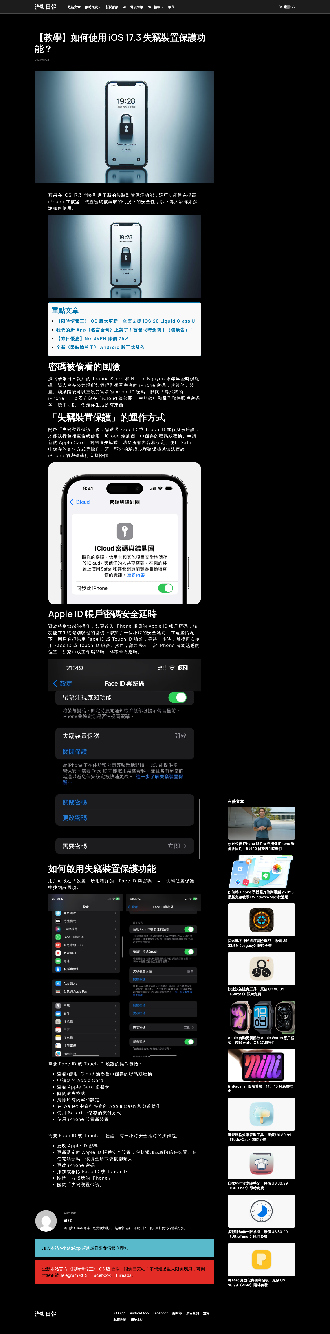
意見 (206, 1313)
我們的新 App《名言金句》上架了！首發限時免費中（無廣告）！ (125, 330)
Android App (139, 1313)
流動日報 (45, 6)
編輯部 (177, 1313)
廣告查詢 (192, 1313)
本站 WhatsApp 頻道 (70, 1248)
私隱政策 (120, 1319)
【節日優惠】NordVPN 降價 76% (92, 338)
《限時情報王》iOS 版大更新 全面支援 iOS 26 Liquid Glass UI (126, 321)
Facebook (101, 1275)
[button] (287, 6)
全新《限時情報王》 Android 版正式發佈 (100, 347)
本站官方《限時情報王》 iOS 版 (80, 1269)
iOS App (119, 1313)
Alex (68, 1220)
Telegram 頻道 (73, 1275)
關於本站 (137, 1319)
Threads (123, 1275)
